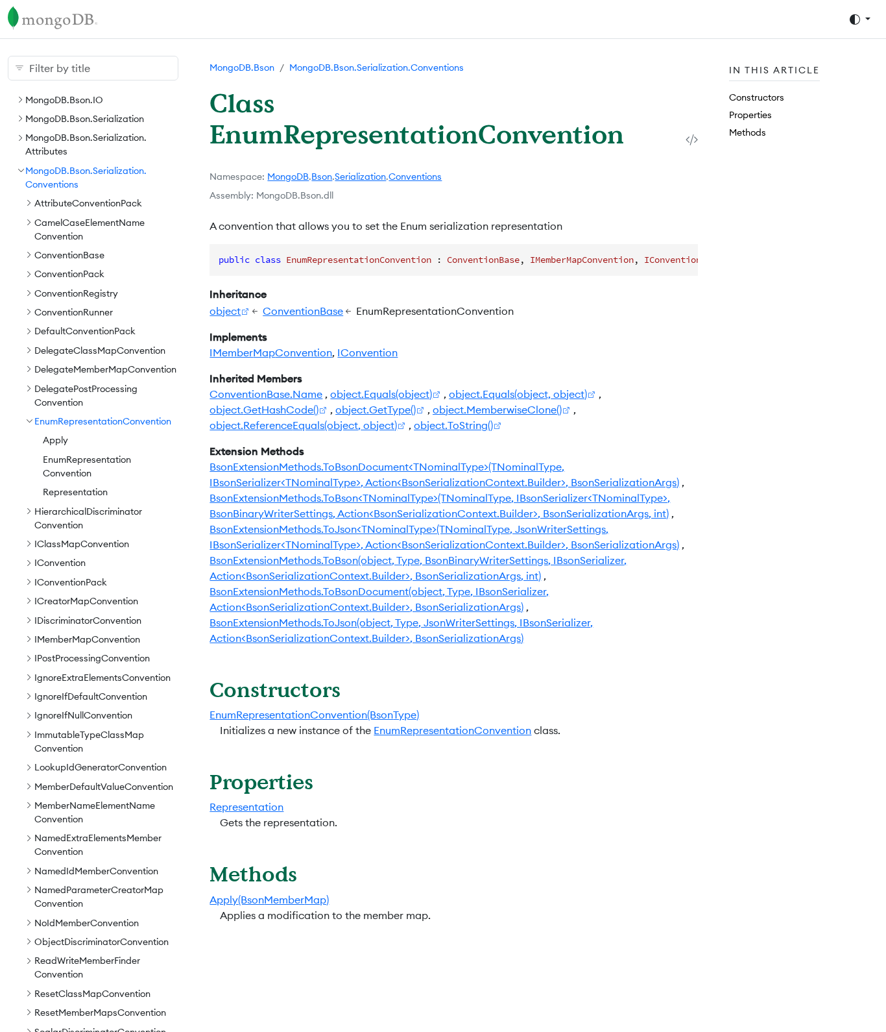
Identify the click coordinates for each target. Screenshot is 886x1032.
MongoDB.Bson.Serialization (84, 118)
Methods (747, 132)
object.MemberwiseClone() (497, 409)
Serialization (360, 176)
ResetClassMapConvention (92, 993)
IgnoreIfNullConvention (83, 715)
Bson (321, 176)
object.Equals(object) (381, 393)
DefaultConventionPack (85, 331)
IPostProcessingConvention (92, 658)
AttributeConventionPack (88, 202)
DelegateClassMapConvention (99, 350)
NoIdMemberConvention (86, 922)
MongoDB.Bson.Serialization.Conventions (376, 67)
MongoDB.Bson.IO (64, 99)
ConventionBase (69, 254)
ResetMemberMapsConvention (100, 1012)
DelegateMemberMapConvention (105, 369)
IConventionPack (70, 581)
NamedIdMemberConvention (96, 870)
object (225, 310)
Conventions (415, 176)
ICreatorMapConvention (86, 600)
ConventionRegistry (76, 293)
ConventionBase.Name (266, 393)
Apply (55, 440)
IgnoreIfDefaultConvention (90, 696)
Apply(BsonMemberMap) (269, 899)
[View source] (692, 139)
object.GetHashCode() (264, 409)
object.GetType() (375, 409)
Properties (750, 114)
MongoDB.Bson (242, 67)
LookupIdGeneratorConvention (100, 766)
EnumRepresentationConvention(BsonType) (314, 714)
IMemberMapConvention (87, 639)
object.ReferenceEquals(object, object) (303, 425)
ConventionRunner (73, 311)
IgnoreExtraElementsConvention (102, 677)
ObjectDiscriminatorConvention (101, 941)
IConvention (60, 563)
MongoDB (288, 176)
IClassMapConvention (81, 543)
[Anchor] (355, 689)
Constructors (756, 97)
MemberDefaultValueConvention (103, 786)
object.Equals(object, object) (518, 393)
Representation (75, 491)
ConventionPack (69, 274)
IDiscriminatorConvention (87, 620)
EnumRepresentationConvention (102, 420)
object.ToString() (453, 425)
